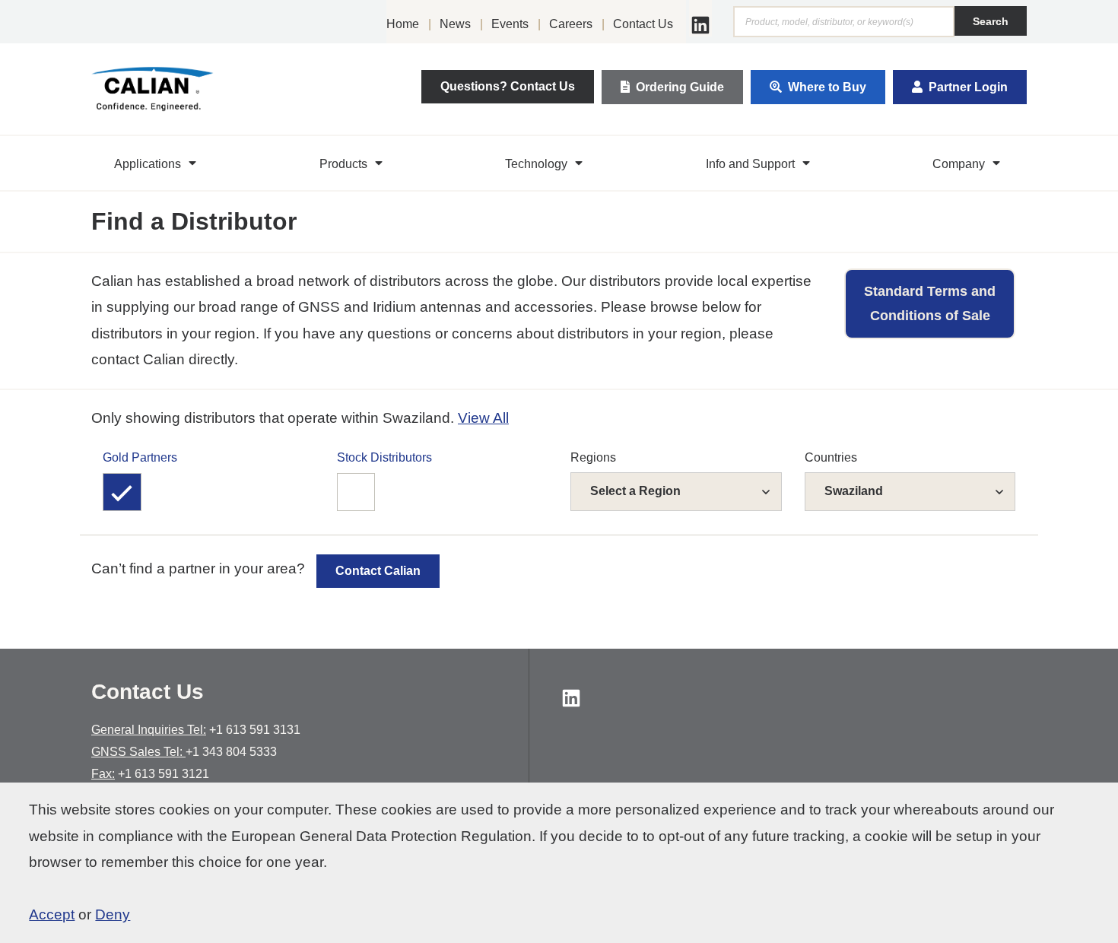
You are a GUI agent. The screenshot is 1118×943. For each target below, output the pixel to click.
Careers (570, 23)
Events (510, 23)
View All (483, 418)
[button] (157, 163)
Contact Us (643, 23)
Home (402, 23)
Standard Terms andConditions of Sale (930, 303)
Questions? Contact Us (507, 86)
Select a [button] (635, 490)
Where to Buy (827, 87)
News (455, 23)
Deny (112, 914)
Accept (52, 914)
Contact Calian (378, 570)
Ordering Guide (680, 87)
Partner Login (968, 87)
